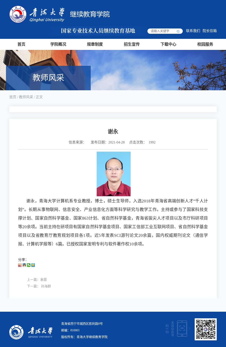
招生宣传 (132, 44)
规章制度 (95, 44)
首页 (21, 44)
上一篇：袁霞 (37, 279)
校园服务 (205, 44)
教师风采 (26, 97)
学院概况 (58, 44)
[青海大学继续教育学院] (59, 14)
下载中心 (168, 44)
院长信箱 (210, 31)
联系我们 (193, 31)
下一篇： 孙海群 (39, 286)
